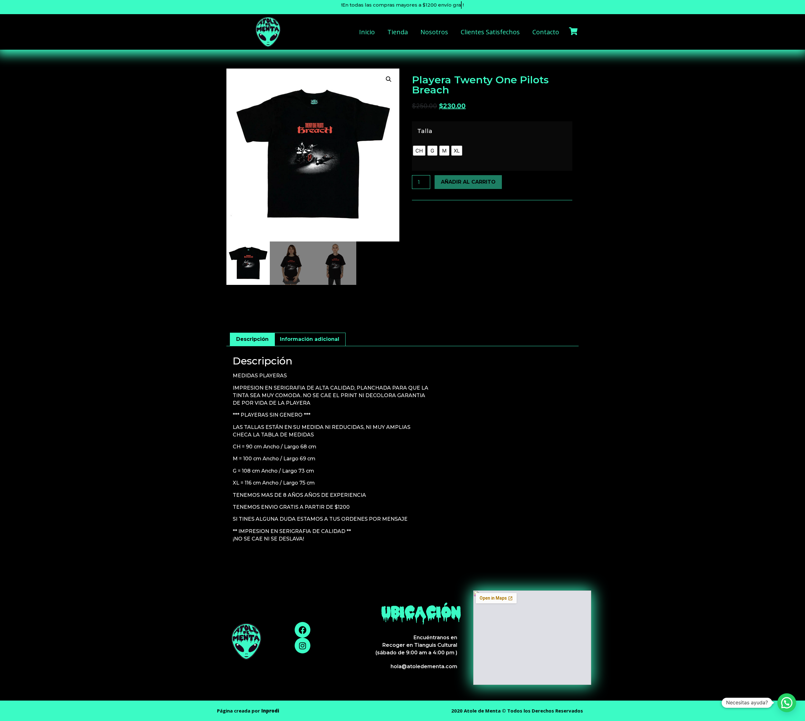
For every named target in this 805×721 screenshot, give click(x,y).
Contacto (545, 32)
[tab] (252, 340)
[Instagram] (302, 645)
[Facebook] (302, 630)
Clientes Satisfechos (490, 32)
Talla (424, 131)
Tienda (397, 32)
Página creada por (248, 710)
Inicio (367, 32)
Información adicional (309, 339)
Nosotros (434, 32)
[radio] (419, 150)
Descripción (252, 339)
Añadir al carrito (468, 182)
